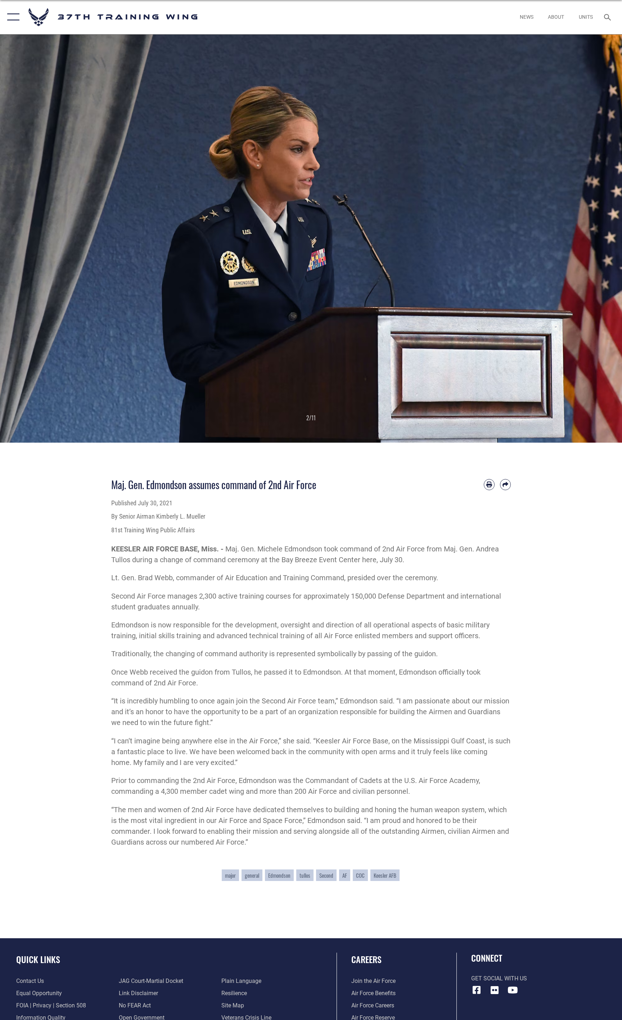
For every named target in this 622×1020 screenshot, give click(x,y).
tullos (304, 875)
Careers (366, 959)
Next (591, 239)
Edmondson (279, 875)
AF (344, 875)
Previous (31, 239)
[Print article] (489, 484)
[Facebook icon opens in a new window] (476, 990)
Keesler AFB (385, 875)
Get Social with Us (499, 978)
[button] (11, 17)
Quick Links (38, 959)
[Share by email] (505, 484)
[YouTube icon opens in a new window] (512, 990)
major (230, 875)
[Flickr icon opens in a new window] (494, 990)
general (252, 875)
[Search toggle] (608, 17)
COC (360, 875)
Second (326, 875)
